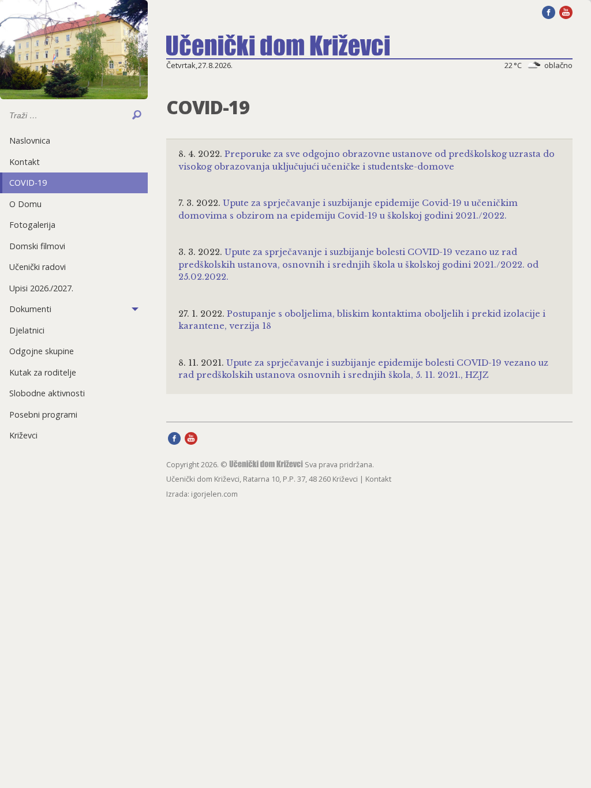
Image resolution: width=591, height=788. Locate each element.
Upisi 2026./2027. (41, 288)
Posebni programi (43, 414)
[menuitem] (74, 140)
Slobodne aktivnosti (47, 393)
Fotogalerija (32, 224)
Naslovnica (29, 140)
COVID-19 (28, 182)
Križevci (23, 435)
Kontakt (24, 161)
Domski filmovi (37, 246)
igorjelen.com (214, 494)
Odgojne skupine (41, 351)
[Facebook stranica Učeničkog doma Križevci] (548, 11)
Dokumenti (30, 308)
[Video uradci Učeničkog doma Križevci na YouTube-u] (566, 11)
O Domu (25, 203)
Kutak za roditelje (42, 372)
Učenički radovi (37, 266)
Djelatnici (26, 330)
